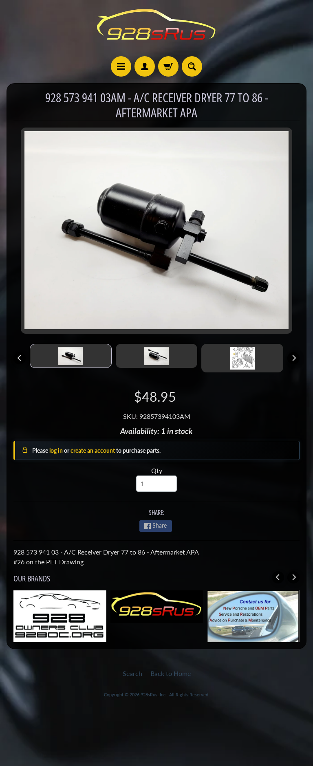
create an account (93, 450)
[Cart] (168, 66)
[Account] (144, 66)
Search (132, 673)
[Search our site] (192, 66)
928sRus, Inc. (154, 694)
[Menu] (121, 66)
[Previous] (19, 358)
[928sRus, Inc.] (156, 28)
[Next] (293, 358)
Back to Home (170, 673)
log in (56, 450)
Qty (156, 470)
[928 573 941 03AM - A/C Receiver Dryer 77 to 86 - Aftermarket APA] (71, 356)
